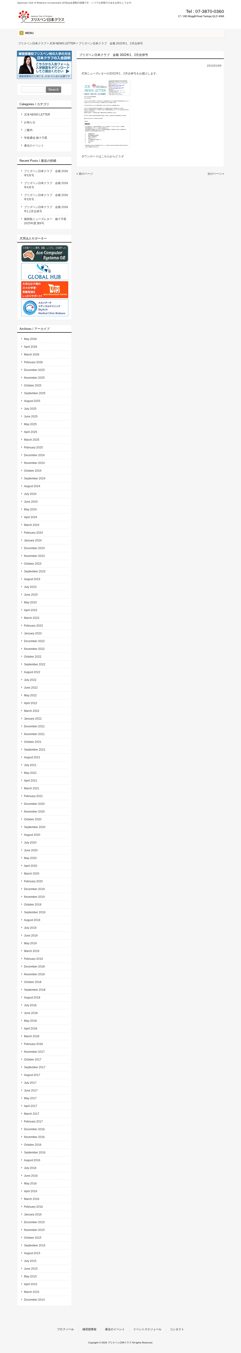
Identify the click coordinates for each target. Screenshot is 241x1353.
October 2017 (32, 1059)
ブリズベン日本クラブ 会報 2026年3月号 (46, 197)
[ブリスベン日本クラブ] (41, 21)
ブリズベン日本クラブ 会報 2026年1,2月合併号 (46, 209)
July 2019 (30, 927)
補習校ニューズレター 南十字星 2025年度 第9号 (46, 221)
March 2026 (31, 354)
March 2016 (31, 1199)
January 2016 (33, 1214)
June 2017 (31, 1090)
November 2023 (34, 556)
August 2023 (32, 579)
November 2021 (34, 734)
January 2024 (33, 540)
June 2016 (31, 1175)
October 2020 (32, 819)
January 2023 (33, 633)
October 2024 (32, 470)
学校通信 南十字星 (35, 137)
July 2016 (30, 1168)
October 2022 (32, 656)
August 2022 (32, 672)
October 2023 (32, 563)
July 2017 (30, 1082)
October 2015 (32, 1237)
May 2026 (30, 339)
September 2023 (34, 571)
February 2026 (33, 362)
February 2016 (33, 1206)
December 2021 (34, 726)
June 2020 (31, 850)
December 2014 (34, 1299)
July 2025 (30, 408)
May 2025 (30, 424)
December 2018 (34, 966)
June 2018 (31, 1013)
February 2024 (33, 532)
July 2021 (30, 765)
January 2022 (33, 718)
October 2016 (32, 1144)
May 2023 (30, 602)
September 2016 (34, 1152)
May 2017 (30, 1098)
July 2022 (30, 680)
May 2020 (30, 858)
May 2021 (30, 773)
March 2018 (31, 1036)
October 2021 (32, 742)
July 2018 (30, 1005)
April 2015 (30, 1284)
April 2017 (30, 1106)
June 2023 (31, 594)
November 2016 (34, 1137)
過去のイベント (34, 145)
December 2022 (34, 641)
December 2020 (34, 804)
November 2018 (34, 974)
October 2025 (32, 385)
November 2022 (34, 649)
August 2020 (32, 834)
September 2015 (34, 1245)
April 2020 (30, 865)
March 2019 (31, 951)
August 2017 (32, 1075)
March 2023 (31, 618)
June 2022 (31, 687)
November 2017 (34, 1051)
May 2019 (30, 943)
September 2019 (34, 912)
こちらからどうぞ (112, 156)
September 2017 (34, 1067)
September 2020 (34, 827)
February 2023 (33, 625)
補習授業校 (89, 1329)
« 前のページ (84, 173)
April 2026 (30, 346)
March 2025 (31, 439)
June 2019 (31, 935)
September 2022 (34, 664)
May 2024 (30, 509)
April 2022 (30, 703)
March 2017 (31, 1113)
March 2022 (31, 711)
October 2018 (32, 982)
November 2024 (34, 463)
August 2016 (32, 1160)
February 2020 (33, 881)
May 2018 (30, 1020)
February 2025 (33, 447)
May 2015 (30, 1276)
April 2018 (30, 1028)
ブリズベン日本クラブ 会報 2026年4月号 (46, 185)
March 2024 (31, 525)
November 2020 (34, 811)
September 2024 (34, 478)
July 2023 (30, 587)
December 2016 (34, 1129)
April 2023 (30, 610)
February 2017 (33, 1121)
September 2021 (34, 749)
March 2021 (31, 788)
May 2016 (30, 1183)
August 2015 (32, 1253)
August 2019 (32, 920)
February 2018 (33, 1044)
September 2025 (34, 393)
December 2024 (34, 455)
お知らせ (29, 122)
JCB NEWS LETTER (37, 114)
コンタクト (177, 1329)
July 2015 (30, 1261)
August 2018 (32, 997)
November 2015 (34, 1230)
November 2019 (34, 896)
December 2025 (34, 370)
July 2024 (30, 494)
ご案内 (28, 130)
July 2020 (30, 842)
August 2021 (32, 757)
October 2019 (32, 904)
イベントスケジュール (147, 1329)
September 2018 (34, 989)
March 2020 (31, 873)
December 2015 (34, 1222)
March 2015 (31, 1292)
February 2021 (33, 796)
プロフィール (65, 1329)
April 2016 (30, 1191)
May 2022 (30, 695)
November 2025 (34, 377)
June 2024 (31, 501)
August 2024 (32, 486)
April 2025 (30, 432)
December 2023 (34, 548)
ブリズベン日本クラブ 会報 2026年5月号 (46, 173)
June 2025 (31, 416)
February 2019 (33, 958)
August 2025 (32, 401)
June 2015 (31, 1268)
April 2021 (30, 780)
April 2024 (30, 517)
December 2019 (34, 889)
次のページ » (216, 173)
